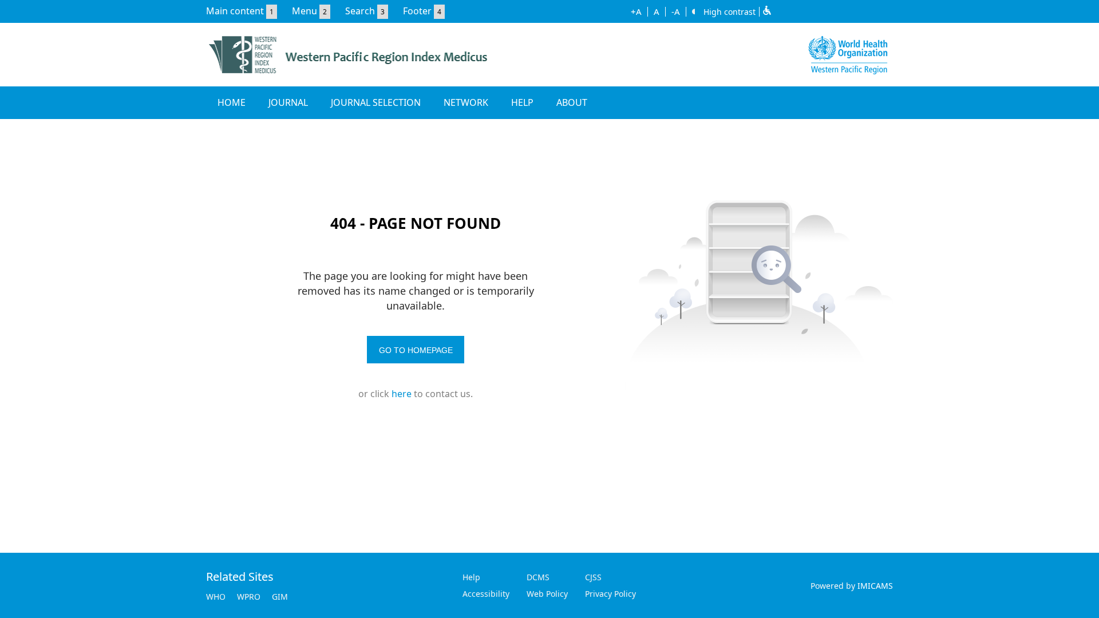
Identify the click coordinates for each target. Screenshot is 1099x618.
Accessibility (485, 593)
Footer (417, 11)
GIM (280, 596)
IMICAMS (875, 585)
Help (471, 577)
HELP (522, 102)
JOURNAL (288, 102)
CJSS (593, 577)
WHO (216, 596)
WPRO (248, 596)
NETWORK (466, 102)
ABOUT (571, 102)
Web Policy (547, 593)
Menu (304, 11)
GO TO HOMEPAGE (416, 350)
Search (360, 11)
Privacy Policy (610, 593)
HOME (232, 102)
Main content (235, 11)
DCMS (538, 577)
